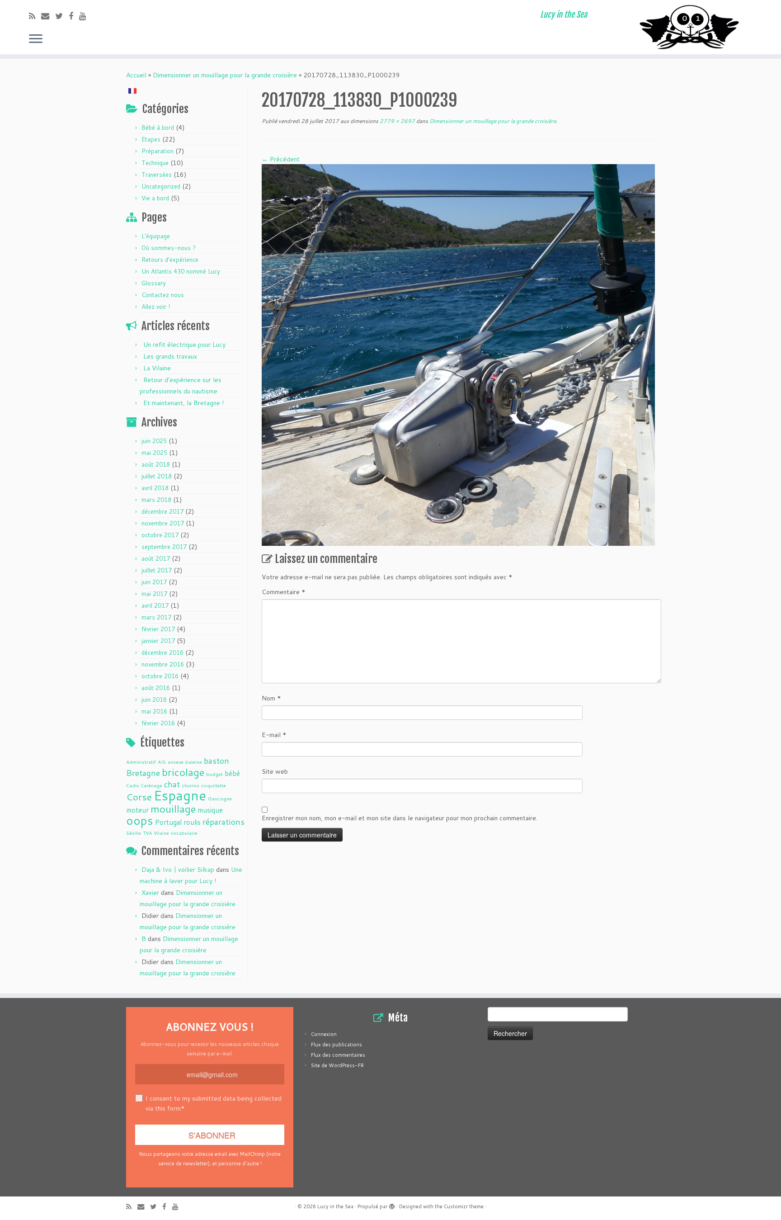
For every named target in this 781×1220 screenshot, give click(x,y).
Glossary (153, 283)
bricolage (183, 772)
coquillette (213, 785)
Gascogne (220, 798)
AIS (162, 761)
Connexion (324, 1034)
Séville (133, 832)
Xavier (150, 892)
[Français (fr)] (132, 90)
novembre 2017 (162, 523)
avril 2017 (155, 605)
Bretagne (143, 773)
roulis (192, 822)
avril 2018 (155, 488)
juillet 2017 (156, 570)
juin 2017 (154, 582)
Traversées (156, 174)
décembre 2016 (162, 652)
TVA (147, 832)
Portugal (168, 822)
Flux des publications (336, 1044)
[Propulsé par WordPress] (392, 1204)
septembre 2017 (164, 547)
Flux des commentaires (338, 1055)
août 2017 (155, 558)
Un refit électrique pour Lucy (184, 344)
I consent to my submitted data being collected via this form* (214, 1103)
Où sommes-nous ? (168, 248)
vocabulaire (184, 832)
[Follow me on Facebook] (74, 16)
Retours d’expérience (169, 259)
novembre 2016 (162, 664)
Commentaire (284, 591)
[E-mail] (48, 16)
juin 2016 (154, 699)
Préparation (157, 151)
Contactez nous (162, 295)
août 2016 (155, 688)
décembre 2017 (162, 511)
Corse (139, 797)
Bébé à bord (157, 127)
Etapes (150, 139)
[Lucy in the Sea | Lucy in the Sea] (691, 27)
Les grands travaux (170, 356)
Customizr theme (464, 1206)
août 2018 (155, 464)
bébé (232, 773)
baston (216, 760)
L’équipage (155, 236)
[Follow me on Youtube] (85, 16)
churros (190, 785)
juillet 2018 (156, 476)
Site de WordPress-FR (337, 1065)
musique (210, 810)
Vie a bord (155, 198)
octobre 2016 (160, 676)
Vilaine (161, 832)
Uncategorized (160, 186)
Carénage (151, 785)
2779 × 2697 (396, 121)
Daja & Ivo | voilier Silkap (177, 869)
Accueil (136, 75)
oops (139, 820)
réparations (223, 822)
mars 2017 (156, 617)
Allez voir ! (155, 307)
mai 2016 (154, 711)
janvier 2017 (158, 641)
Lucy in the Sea (335, 1206)
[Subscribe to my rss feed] (35, 16)
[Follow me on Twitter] (62, 16)
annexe (175, 761)
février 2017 (158, 629)
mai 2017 (154, 594)
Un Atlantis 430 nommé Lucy (180, 271)
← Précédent (281, 159)
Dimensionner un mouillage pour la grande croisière (225, 75)
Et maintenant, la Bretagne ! (183, 402)
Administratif (141, 761)
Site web (275, 771)
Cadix (132, 785)
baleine (193, 761)
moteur (137, 810)
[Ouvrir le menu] (35, 39)
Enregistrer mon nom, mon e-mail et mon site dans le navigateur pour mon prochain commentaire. (399, 818)
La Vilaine (157, 368)
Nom (271, 698)
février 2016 (158, 723)
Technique (155, 163)
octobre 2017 (160, 535)
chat (172, 784)
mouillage (173, 808)
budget (214, 774)
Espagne (180, 795)
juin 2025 (154, 441)
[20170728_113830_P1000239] (458, 354)
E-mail (274, 734)
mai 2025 (154, 453)
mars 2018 (156, 500)
